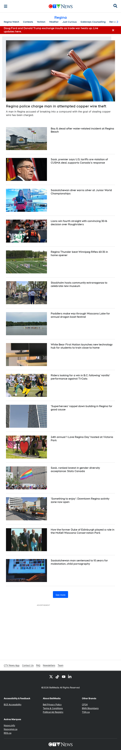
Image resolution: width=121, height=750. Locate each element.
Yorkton (41, 22)
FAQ (38, 665)
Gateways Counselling (93, 22)
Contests (28, 22)
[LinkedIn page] (70, 676)
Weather (54, 22)
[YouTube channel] (64, 676)
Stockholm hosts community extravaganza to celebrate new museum (79, 284)
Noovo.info (9, 725)
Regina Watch (11, 22)
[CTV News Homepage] (60, 6)
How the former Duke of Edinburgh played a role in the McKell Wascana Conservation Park (82, 531)
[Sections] (6, 6)
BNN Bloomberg (90, 708)
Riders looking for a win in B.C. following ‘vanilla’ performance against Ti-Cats (80, 377)
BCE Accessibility (12, 704)
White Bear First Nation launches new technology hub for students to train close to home (81, 346)
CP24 (85, 704)
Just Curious (69, 22)
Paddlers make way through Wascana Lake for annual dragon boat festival (80, 315)
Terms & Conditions (53, 708)
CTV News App (12, 665)
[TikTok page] (57, 676)
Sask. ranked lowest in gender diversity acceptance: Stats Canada (75, 469)
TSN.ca (86, 712)
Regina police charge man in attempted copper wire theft (56, 106)
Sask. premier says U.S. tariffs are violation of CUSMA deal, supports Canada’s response (79, 161)
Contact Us (28, 665)
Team (60, 665)
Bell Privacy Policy (52, 704)
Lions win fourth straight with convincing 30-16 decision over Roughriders (79, 223)
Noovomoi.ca (10, 729)
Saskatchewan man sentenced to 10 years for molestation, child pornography (79, 562)
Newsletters (49, 665)
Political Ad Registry (53, 712)
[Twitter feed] (51, 676)
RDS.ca (7, 733)
